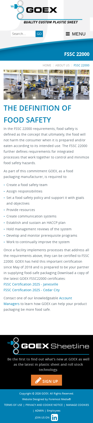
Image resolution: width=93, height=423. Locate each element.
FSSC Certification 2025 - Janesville (31, 284)
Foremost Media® (60, 399)
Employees (53, 410)
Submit (39, 34)
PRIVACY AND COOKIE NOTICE (44, 405)
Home (47, 65)
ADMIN (39, 410)
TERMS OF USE (13, 405)
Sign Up (49, 381)
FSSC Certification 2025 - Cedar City (32, 290)
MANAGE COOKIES (77, 405)
